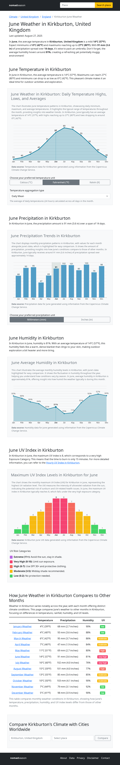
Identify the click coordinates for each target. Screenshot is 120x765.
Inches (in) (87, 319)
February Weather (22, 632)
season (17, 5)
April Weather (22, 644)
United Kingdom (30, 16)
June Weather (22, 656)
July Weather (22, 662)
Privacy (81, 758)
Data (71, 758)
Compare (103, 738)
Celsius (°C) (26, 182)
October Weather (22, 680)
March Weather (22, 638)
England (46, 16)
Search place (104, 5)
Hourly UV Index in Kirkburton (62, 462)
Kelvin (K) (95, 182)
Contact (105, 758)
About (63, 758)
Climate (13, 16)
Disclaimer (93, 758)
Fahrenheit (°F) (61, 182)
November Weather (22, 686)
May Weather (22, 650)
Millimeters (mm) (36, 319)
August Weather (22, 668)
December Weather (22, 692)
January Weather (22, 626)
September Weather (22, 674)
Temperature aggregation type (27, 190)
